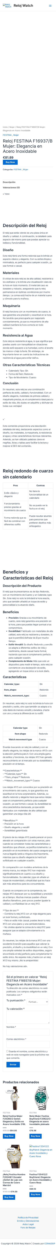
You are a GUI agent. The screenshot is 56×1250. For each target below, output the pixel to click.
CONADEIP (49, 1243)
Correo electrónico (16, 1039)
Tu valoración (15, 1008)
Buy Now (10, 162)
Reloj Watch (23, 5)
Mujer (12, 127)
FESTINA (7, 135)
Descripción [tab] (9, 182)
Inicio (5, 127)
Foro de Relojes (28, 1227)
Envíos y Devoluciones (28, 1221)
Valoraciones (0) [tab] (11, 187)
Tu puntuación (15, 1000)
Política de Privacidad (28, 1217)
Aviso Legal (28, 1224)
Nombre (11, 1027)
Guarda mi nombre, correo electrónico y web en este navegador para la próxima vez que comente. (27, 1054)
